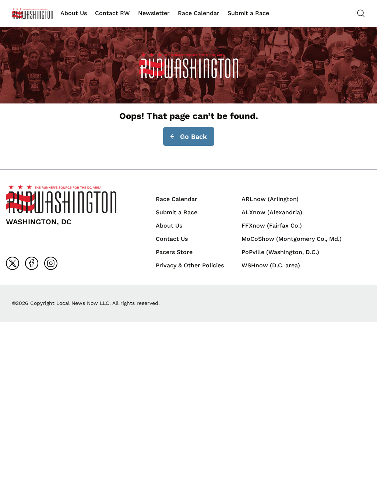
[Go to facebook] (31, 263)
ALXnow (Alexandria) (272, 212)
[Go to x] (12, 263)
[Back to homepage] (32, 13)
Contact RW (112, 13)
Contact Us (172, 238)
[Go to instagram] (50, 263)
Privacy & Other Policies (190, 265)
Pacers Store (174, 252)
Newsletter (154, 13)
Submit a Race (248, 13)
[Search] (360, 13)
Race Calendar (198, 13)
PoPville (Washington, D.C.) (280, 252)
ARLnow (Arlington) (270, 199)
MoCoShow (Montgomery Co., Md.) (292, 238)
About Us (73, 13)
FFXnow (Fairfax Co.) (272, 225)
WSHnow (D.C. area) (271, 265)
